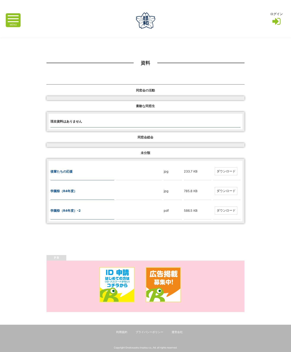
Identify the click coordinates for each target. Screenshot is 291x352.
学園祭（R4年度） (63, 191)
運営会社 (177, 332)
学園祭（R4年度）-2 (65, 211)
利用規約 (121, 332)
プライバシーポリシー (149, 332)
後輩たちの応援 (61, 171)
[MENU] (13, 18)
